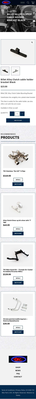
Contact (18, 377)
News (18, 370)
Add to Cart (18, 332)
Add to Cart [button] (18, 184)
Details (18, 179)
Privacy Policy (20, 390)
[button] (32, 42)
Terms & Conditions (8, 390)
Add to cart (18, 120)
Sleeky (18, 395)
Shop (18, 367)
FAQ (18, 373)
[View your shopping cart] (33, 2)
